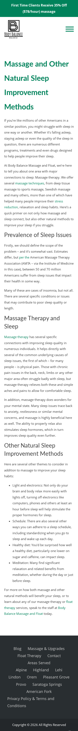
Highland (41, 669)
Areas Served (39, 662)
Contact (54, 655)
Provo (21, 684)
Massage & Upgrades (46, 648)
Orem (32, 677)
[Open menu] (70, 29)
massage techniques (29, 183)
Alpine (21, 669)
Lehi (58, 669)
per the (24, 257)
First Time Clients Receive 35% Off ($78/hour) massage (39, 8)
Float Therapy (29, 655)
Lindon (15, 677)
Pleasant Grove (56, 677)
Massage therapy (16, 337)
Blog (17, 648)
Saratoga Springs (47, 684)
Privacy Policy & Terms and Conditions (30, 702)
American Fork (39, 691)
